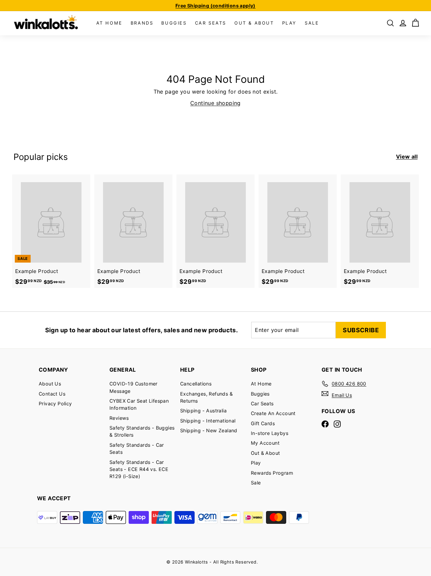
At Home (261, 383)
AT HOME (109, 23)
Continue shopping (215, 103)
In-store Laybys (269, 433)
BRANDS (142, 23)
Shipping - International (208, 420)
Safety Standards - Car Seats (136, 448)
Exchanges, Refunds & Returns (206, 397)
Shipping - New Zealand (208, 430)
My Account (265, 443)
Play (256, 463)
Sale (256, 482)
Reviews (119, 418)
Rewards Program (272, 473)
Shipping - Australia (203, 410)
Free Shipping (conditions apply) (215, 5)
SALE (312, 23)
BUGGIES (174, 23)
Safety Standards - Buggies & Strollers (141, 431)
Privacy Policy (55, 403)
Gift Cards (263, 423)
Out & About (265, 453)
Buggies (260, 394)
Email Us (342, 395)
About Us (50, 383)
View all (407, 156)
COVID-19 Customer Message (133, 387)
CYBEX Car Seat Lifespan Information (139, 404)
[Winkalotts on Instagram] (337, 424)
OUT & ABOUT (254, 23)
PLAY (289, 23)
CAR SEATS (210, 23)
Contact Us (52, 394)
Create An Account (273, 413)
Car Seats (262, 403)
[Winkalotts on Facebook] (325, 424)
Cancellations (195, 383)
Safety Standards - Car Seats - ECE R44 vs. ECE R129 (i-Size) (138, 469)
